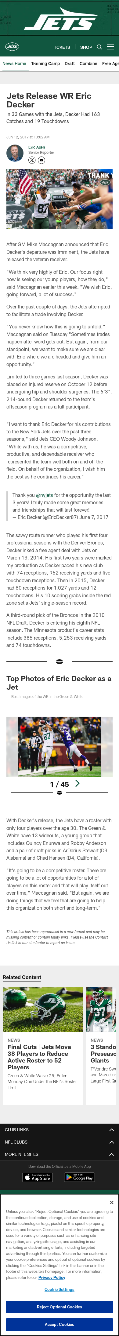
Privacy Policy (51, 1277)
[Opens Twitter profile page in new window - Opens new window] (32, 160)
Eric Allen (36, 147)
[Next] (77, 783)
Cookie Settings (59, 1289)
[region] (59, 1265)
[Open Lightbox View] (59, 756)
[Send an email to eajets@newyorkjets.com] (41, 160)
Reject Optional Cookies (59, 1306)
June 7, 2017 (94, 517)
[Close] (111, 1202)
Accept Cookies (59, 1324)
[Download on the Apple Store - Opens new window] (37, 1178)
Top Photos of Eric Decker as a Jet (58, 682)
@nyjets (44, 495)
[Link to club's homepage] (12, 44)
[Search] (99, 47)
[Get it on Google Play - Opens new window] (79, 1180)
